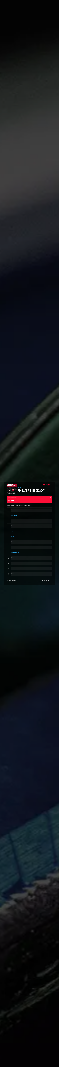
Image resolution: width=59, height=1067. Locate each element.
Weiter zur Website (46, 485)
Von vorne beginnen (11, 580)
